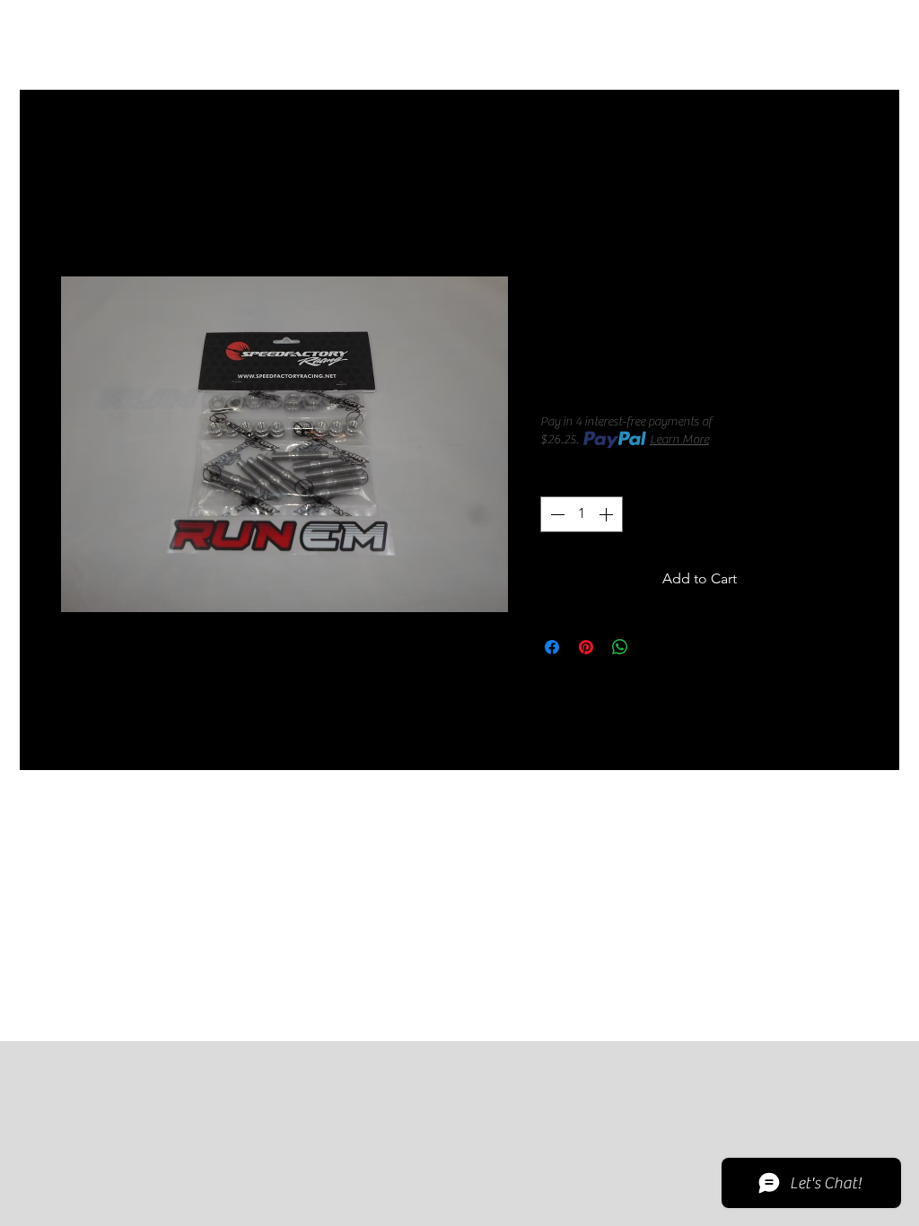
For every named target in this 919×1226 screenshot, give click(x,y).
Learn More (679, 440)
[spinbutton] (581, 514)
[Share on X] (654, 647)
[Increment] (607, 514)
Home (80, 153)
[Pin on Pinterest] (586, 647)
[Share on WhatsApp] (620, 647)
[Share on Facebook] (552, 647)
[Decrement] (555, 514)
